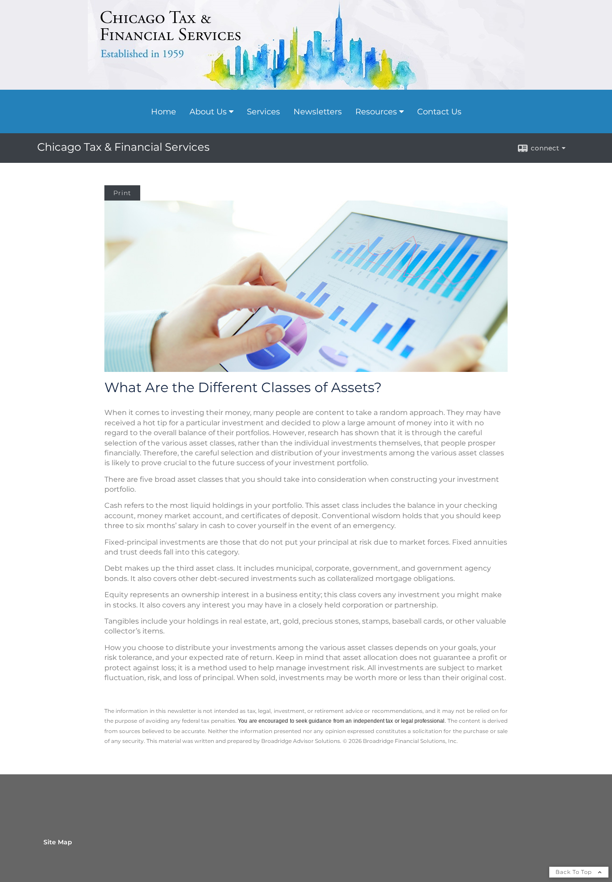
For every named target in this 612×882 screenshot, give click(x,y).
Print (122, 193)
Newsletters (317, 112)
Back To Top (575, 872)
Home (163, 112)
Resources (376, 112)
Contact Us (439, 112)
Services (263, 112)
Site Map (57, 842)
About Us (208, 112)
